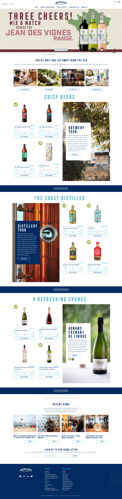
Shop (36, 7)
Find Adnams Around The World (51, 478)
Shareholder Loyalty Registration (51, 490)
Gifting (46, 486)
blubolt (79, 495)
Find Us (46, 483)
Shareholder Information (50, 488)
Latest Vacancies (48, 484)
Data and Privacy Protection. (69, 495)
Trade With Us (74, 7)
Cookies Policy (65, 490)
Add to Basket (24, 136)
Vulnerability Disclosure (67, 481)
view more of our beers (61, 188)
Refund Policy (65, 476)
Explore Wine (49, 89)
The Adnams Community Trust (51, 476)
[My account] (117, 2)
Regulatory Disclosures (67, 486)
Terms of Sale (65, 474)
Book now (23, 258)
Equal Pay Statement (66, 488)
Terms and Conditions (59, 495)
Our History (47, 473)
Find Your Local (25, 89)
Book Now (74, 154)
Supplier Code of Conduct (67, 484)
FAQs (46, 479)
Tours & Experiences (47, 7)
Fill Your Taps (73, 89)
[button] (31, 125)
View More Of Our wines (61, 390)
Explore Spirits (97, 89)
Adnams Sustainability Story (50, 474)
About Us (47, 471)
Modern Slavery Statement (67, 483)
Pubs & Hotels (62, 7)
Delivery (64, 473)
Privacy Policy (65, 478)
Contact (64, 471)
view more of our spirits (61, 289)
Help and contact (5, 4)
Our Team (47, 481)
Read (30, 441)
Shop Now (74, 355)
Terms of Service (65, 479)
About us (84, 7)
